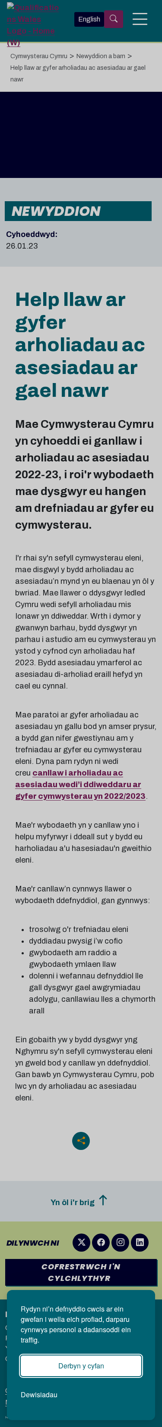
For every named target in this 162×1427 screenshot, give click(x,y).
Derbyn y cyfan (81, 1366)
